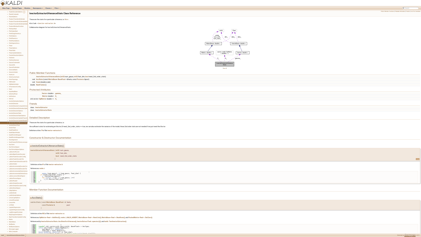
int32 (63, 76)
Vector (44, 93)
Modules (27, 8)
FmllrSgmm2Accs (14, 43)
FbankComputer (14, 14)
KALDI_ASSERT (72, 217)
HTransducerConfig (15, 86)
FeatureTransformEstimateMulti (18, 21)
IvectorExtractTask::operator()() (89, 221)
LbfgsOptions (13, 190)
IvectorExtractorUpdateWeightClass (19, 120)
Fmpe (10, 45)
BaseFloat (61, 79)
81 (43, 164)
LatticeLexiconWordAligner (17, 176)
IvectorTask (12, 127)
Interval (11, 99)
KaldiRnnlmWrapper (15, 135)
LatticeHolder (13, 164)
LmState (11, 205)
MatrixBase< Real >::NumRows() (113, 217)
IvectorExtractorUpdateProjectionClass (20, 118)
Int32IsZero (12, 96)
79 (42, 130)
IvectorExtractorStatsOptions (17, 115)
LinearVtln (12, 202)
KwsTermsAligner (14, 147)
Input (10, 89)
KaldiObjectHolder (14, 132)
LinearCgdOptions (14, 197)
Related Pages (17, 8)
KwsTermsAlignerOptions (16, 149)
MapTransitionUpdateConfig (17, 217)
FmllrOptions (13, 36)
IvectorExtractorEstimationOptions (19, 108)
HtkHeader (12, 82)
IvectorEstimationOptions (16, 101)
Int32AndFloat (13, 94)
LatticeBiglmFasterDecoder (17, 154)
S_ (56, 99)
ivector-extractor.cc (56, 213)
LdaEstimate (12, 193)
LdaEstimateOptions (15, 195)
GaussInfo (12, 65)
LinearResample (14, 200)
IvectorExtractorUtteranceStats (18, 123)
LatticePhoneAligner (15, 178)
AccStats (39, 79)
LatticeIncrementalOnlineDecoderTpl (20, 173)
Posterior (80, 79)
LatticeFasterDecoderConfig (17, 156)
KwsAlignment (13, 140)
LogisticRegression (15, 207)
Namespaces (38, 8)
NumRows (58, 229)
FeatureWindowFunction (16, 26)
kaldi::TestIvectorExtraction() (115, 221)
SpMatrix (42, 99)
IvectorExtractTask (14, 125)
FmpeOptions (13, 48)
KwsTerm (11, 144)
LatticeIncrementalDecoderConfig (19, 166)
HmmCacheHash (14, 77)
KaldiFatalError (13, 130)
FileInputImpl (13, 29)
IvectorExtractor (13, 103)
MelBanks (12, 224)
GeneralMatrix (13, 70)
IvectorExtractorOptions (16, 111)
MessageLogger (14, 229)
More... (67, 19)
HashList (11, 74)
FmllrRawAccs (13, 38)
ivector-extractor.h (46, 23)
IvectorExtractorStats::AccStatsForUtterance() (58, 221)
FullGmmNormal (14, 60)
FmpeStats (12, 50)
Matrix (11, 219)
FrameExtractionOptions (16, 55)
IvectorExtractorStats (15, 113)
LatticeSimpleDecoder (15, 183)
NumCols (56, 232)
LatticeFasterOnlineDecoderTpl (18, 161)
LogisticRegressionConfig (16, 210)
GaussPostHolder (14, 67)
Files (57, 8)
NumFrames (40, 85)
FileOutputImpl (13, 31)
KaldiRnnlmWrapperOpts (16, 137)
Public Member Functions (387, 11)
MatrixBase (12, 222)
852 (43, 213)
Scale (38, 82)
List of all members (415, 11)
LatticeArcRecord (14, 152)
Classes (48, 8)
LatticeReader (13, 181)
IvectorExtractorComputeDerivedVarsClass (21, 106)
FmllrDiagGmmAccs (15, 33)
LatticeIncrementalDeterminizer (18, 171)
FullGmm (11, 57)
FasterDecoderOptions (15, 12)
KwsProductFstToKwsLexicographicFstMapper (23, 142)
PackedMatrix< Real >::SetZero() (140, 217)
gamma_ (58, 93)
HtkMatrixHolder (14, 84)
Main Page (6, 8)
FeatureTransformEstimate (17, 19)
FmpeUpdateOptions (15, 53)
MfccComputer (13, 231)
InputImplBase (13, 91)
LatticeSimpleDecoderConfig (17, 185)
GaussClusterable (14, 62)
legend (224, 68)
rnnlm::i (42, 168)
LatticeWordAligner (14, 188)
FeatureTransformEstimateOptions (19, 24)
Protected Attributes (400, 11)
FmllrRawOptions (14, 41)
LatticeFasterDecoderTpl (16, 159)
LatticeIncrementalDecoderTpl (18, 169)
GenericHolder (13, 72)
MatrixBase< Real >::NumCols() (89, 217)
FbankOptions (13, 16)
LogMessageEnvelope (15, 212)
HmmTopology (13, 79)
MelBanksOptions (14, 226)
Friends (408, 11)
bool (87, 76)
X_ (56, 96)
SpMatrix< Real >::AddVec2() (49, 217)
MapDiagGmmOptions (15, 214)
